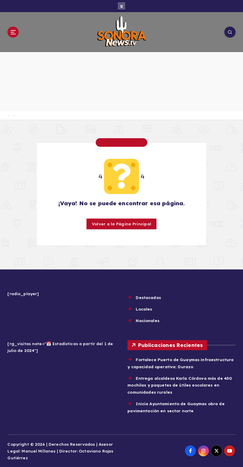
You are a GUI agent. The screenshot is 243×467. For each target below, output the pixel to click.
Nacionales (147, 320)
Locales (144, 308)
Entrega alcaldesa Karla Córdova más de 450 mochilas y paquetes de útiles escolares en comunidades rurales (179, 385)
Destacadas (148, 297)
